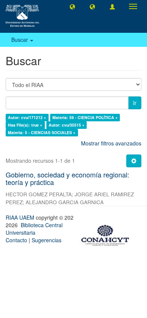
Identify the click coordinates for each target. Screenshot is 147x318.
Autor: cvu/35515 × (66, 125)
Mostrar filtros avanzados (111, 143)
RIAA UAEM (21, 217)
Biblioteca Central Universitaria (34, 228)
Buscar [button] (20, 39)
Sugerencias (46, 240)
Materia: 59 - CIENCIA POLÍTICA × (85, 117)
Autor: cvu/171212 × (27, 117)
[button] (72, 6)
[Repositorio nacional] (107, 234)
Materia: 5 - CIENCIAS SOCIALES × (41, 132)
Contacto (16, 240)
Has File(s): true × (25, 125)
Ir (134, 103)
